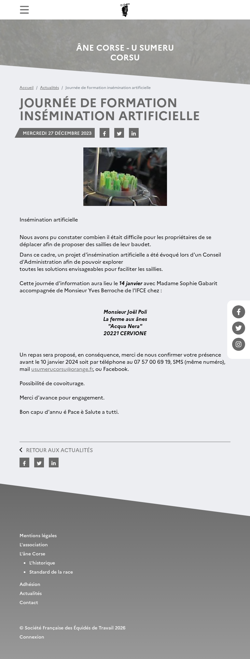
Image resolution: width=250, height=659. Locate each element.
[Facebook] (238, 311)
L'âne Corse (32, 553)
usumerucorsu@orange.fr (62, 368)
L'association (34, 544)
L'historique (42, 562)
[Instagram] (238, 344)
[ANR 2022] (125, 9)
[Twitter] (238, 328)
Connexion (32, 636)
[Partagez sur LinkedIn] (134, 133)
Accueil (27, 87)
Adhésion (30, 584)
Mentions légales (38, 535)
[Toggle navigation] (24, 9)
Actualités (49, 87)
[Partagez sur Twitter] (119, 133)
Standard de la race (51, 572)
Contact (29, 602)
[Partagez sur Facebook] (104, 133)
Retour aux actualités (59, 450)
